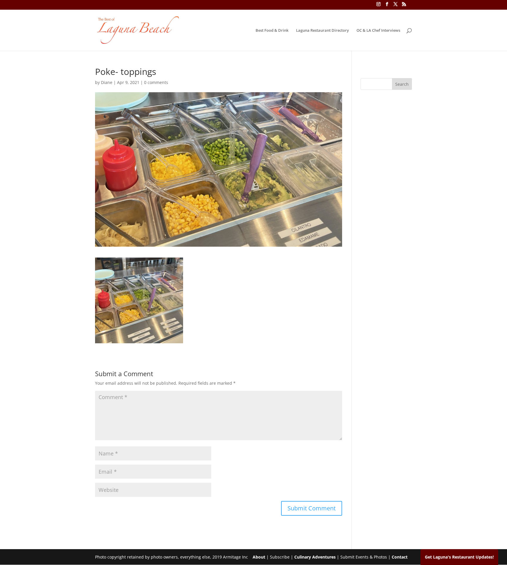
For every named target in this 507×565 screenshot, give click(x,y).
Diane (106, 82)
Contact (400, 557)
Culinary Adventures (315, 557)
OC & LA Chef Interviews (378, 30)
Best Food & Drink (272, 30)
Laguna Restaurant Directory (322, 30)
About (259, 557)
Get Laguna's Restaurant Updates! (459, 557)
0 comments (156, 82)
